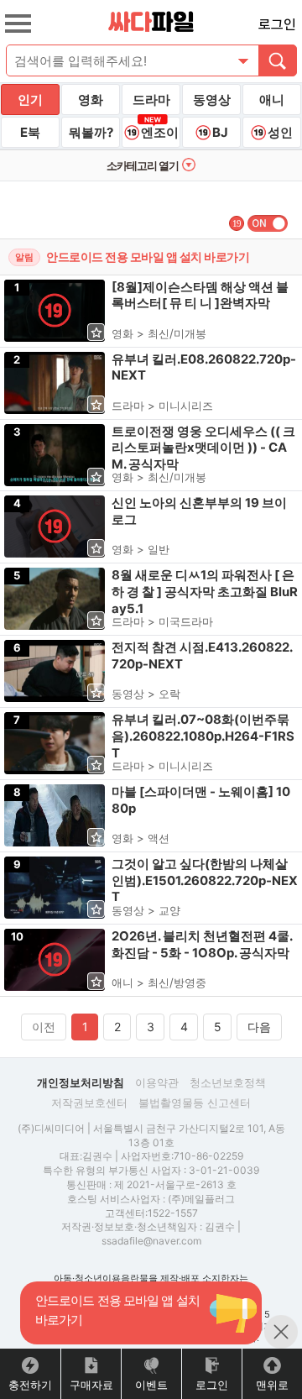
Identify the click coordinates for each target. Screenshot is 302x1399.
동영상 (212, 99)
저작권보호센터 (89, 1102)
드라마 (151, 99)
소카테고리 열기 (143, 165)
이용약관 (157, 1082)
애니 (271, 99)
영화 (90, 99)
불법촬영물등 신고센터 (194, 1102)
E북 (30, 132)
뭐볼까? (91, 132)
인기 (30, 99)
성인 (280, 132)
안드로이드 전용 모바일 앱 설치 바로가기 (147, 256)
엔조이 (160, 132)
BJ (220, 132)
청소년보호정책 (228, 1082)
